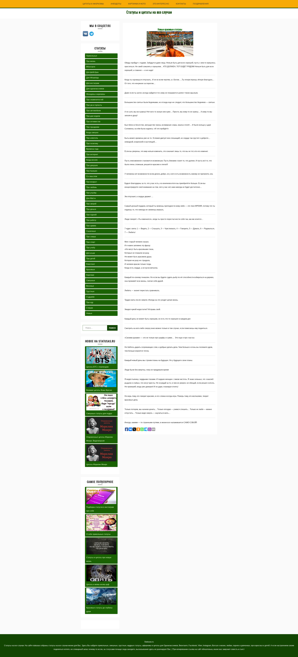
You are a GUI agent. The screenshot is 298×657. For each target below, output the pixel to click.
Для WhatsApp (92, 78)
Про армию (91, 226)
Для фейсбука (92, 72)
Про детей (90, 259)
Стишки (89, 308)
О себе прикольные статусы (98, 534)
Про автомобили (93, 111)
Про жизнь (90, 61)
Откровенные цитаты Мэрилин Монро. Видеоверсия (99, 439)
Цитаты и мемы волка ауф (97, 584)
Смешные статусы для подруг (99, 413)
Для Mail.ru (91, 198)
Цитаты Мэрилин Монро (96, 464)
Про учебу (90, 248)
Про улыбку (91, 193)
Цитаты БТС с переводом (97, 367)
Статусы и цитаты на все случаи (149, 12)
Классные (90, 264)
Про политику (92, 143)
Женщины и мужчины (95, 94)
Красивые (90, 269)
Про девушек (92, 165)
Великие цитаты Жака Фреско (99, 390)
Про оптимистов (93, 122)
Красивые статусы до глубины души (99, 609)
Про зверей (91, 204)
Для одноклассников (95, 89)
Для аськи (90, 253)
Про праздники (92, 127)
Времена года (92, 149)
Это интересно (161, 4)
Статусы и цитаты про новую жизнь (98, 559)
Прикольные (91, 56)
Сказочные (91, 231)
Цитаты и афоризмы (93, 4)
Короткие (90, 275)
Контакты (181, 4)
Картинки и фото (137, 4)
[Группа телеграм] (91, 36)
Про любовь (91, 187)
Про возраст (91, 182)
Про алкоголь (92, 138)
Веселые (90, 286)
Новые (89, 313)
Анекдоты (116, 4)
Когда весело (92, 160)
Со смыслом (91, 176)
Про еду (89, 302)
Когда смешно (92, 132)
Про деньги (91, 209)
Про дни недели (93, 116)
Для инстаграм (92, 83)
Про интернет (92, 154)
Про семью (91, 237)
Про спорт (90, 242)
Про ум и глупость (94, 105)
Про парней (91, 215)
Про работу (91, 220)
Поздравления (201, 4)
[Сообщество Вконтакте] (85, 36)
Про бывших (91, 171)
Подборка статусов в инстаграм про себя (100, 509)
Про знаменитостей (94, 100)
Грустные (90, 291)
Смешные (90, 280)
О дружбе (90, 297)
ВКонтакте (90, 67)
